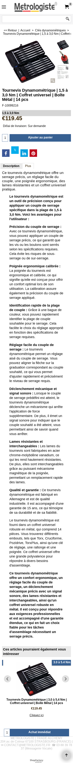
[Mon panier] (66, 7)
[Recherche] (67, 19)
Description (11, 166)
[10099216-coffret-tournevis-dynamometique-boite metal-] (63, 57)
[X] (15, 150)
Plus (28, 166)
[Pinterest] (33, 153)
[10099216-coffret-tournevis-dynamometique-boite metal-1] (63, 72)
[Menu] (4, 7)
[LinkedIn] (24, 153)
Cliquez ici (37, 715)
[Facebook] (6, 153)
